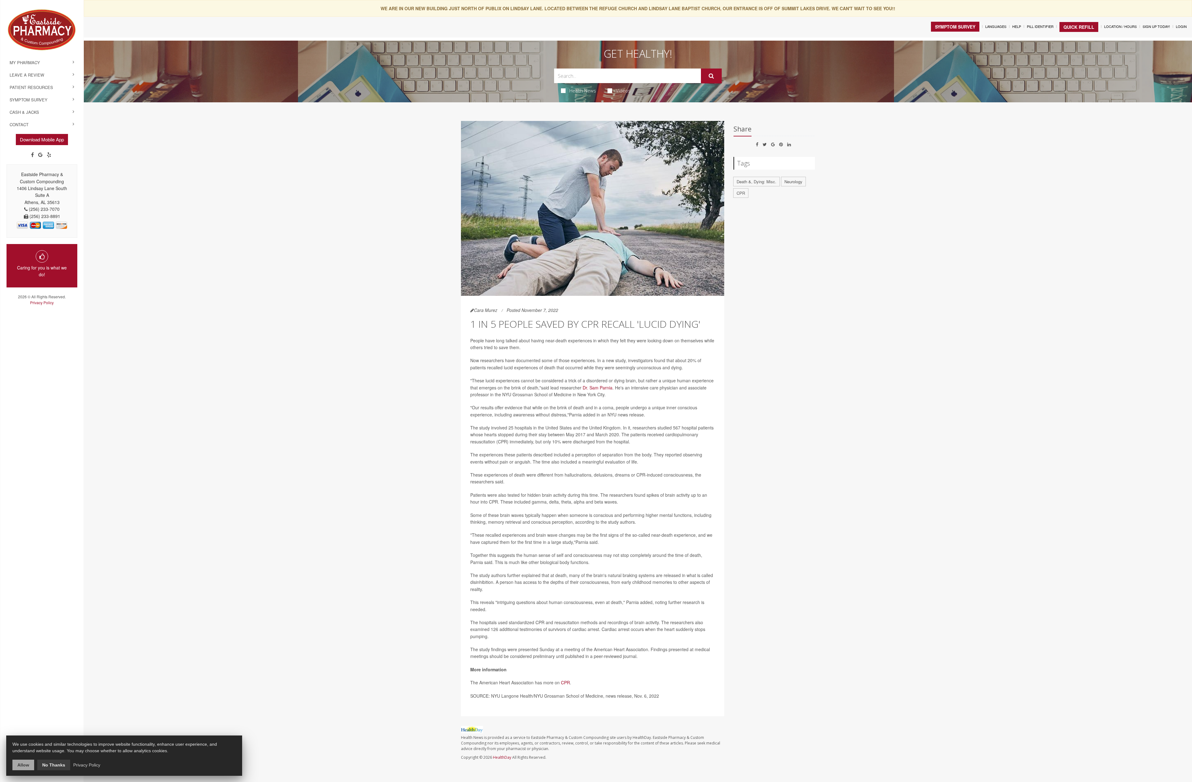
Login (1181, 26)
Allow (23, 764)
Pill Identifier (1040, 26)
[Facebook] (32, 155)
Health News (582, 90)
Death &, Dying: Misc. (756, 181)
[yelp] (49, 155)
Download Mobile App (42, 139)
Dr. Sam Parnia (597, 387)
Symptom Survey (28, 100)
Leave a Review (27, 75)
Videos (623, 90)
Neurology (793, 181)
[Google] (40, 155)
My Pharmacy (25, 62)
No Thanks (53, 764)
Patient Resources (31, 87)
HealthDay (502, 757)
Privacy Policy (42, 302)
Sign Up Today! (1156, 26)
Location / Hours (1120, 26)
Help (1016, 26)
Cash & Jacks (24, 112)
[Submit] (711, 76)
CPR (565, 682)
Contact (19, 124)
